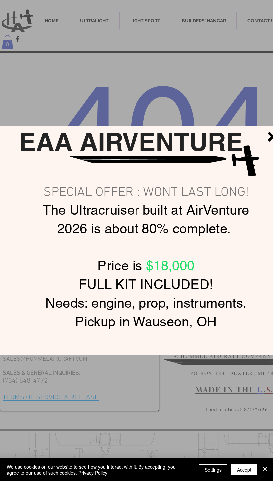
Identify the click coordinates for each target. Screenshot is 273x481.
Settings (213, 469)
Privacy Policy (92, 472)
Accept (244, 469)
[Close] (265, 470)
